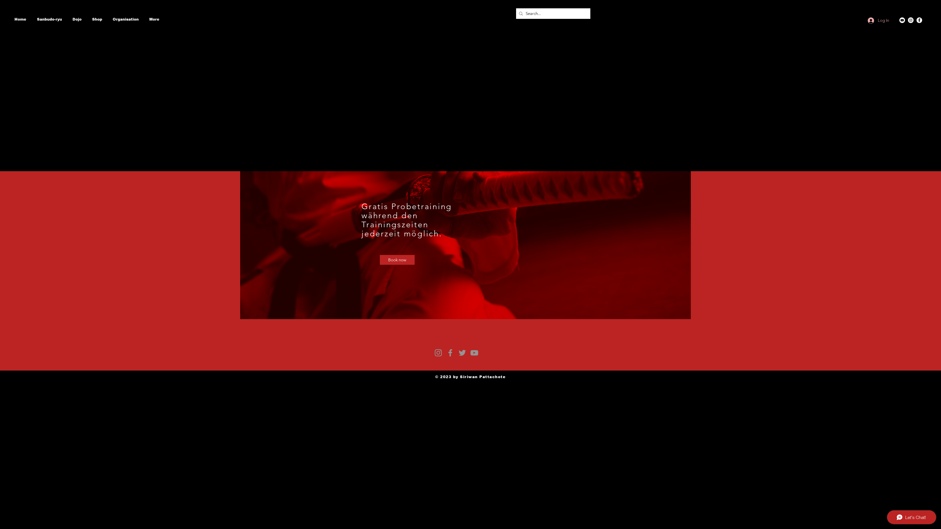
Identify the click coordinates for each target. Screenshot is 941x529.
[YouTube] (902, 20)
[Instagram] (911, 20)
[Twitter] (462, 353)
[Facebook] (919, 20)
